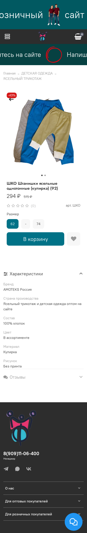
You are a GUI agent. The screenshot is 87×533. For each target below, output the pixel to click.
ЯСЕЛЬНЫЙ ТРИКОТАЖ (22, 78)
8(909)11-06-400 (21, 453)
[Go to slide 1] (42, 175)
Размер (13, 214)
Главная (9, 73)
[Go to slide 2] (45, 175)
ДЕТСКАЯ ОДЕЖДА (37, 73)
